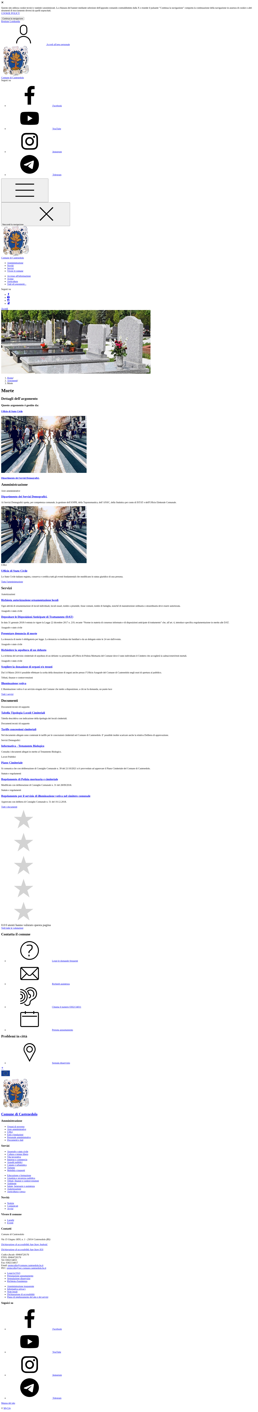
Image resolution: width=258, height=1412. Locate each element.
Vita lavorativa (14, 1157)
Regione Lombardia (10, 21)
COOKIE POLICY (10, 13)
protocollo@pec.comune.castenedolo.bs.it (26, 1268)
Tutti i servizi (7, 694)
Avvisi (10, 1208)
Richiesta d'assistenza (17, 1281)
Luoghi (10, 1220)
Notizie (10, 1203)
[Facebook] (8, 294)
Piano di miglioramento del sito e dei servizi (27, 1297)
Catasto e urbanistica (17, 1165)
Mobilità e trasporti (16, 1170)
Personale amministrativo (19, 1137)
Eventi (10, 1223)
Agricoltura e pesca (16, 1191)
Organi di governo (15, 1126)
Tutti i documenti (9, 807)
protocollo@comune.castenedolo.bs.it (25, 1265)
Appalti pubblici (14, 1162)
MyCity (7, 1408)
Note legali (12, 1291)
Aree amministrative (16, 1129)
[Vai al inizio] (2, 1068)
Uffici (10, 1132)
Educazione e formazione (19, 1175)
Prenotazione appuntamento (20, 1276)
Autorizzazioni (14, 1189)
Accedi (4, 308)
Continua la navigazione (12, 18)
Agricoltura (12, 281)
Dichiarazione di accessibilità (20, 1294)
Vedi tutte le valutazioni (12, 928)
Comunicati (12, 1206)
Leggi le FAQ (13, 1273)
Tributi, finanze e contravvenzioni (23, 1181)
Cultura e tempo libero (17, 1154)
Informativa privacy (16, 1289)
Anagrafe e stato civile (17, 1151)
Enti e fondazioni (15, 1134)
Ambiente (11, 1183)
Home (10, 378)
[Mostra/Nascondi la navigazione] (24, 190)
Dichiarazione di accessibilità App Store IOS (22, 1249)
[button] (15, 263)
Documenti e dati (15, 1140)
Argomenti (12, 380)
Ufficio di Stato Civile (12, 411)
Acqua (10, 278)
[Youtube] (8, 297)
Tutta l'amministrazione (12, 581)
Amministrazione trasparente (20, 1286)
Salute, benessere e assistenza (21, 1186)
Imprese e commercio (17, 1159)
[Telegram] (8, 303)
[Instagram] (8, 300)
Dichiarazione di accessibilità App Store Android (24, 1244)
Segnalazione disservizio (18, 1278)
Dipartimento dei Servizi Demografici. (20, 478)
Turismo (11, 1167)
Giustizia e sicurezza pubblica (21, 1178)
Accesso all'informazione (19, 276)
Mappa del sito (8, 1403)
